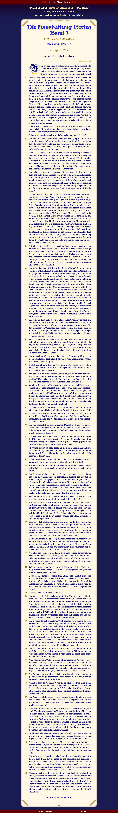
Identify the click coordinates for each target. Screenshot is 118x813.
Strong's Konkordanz (55, 11)
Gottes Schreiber (43, 15)
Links (80, 15)
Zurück (51, 44)
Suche (71, 11)
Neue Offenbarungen (62, 7)
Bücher (71, 15)
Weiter (67, 44)
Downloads (60, 15)
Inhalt (59, 44)
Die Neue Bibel (38, 7)
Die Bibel (82, 7)
